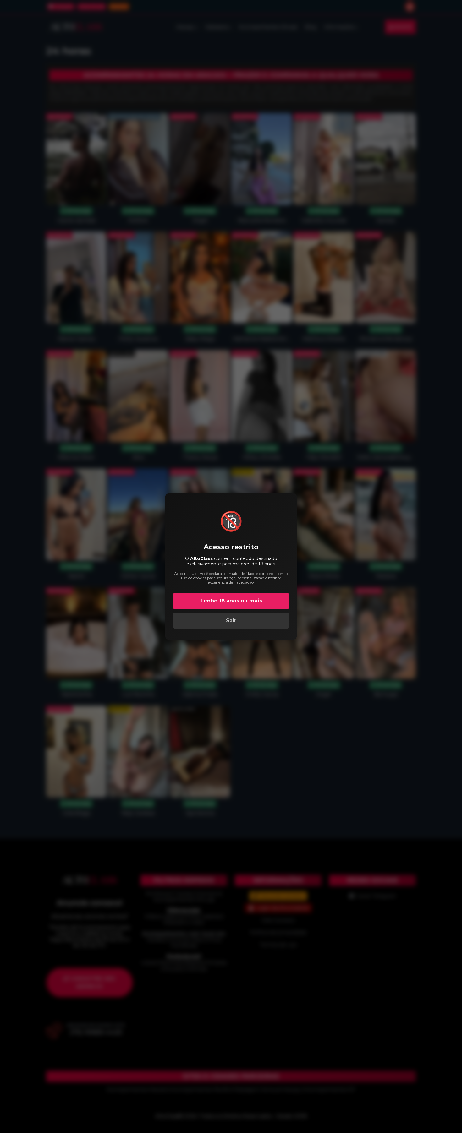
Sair (231, 621)
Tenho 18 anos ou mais (231, 601)
